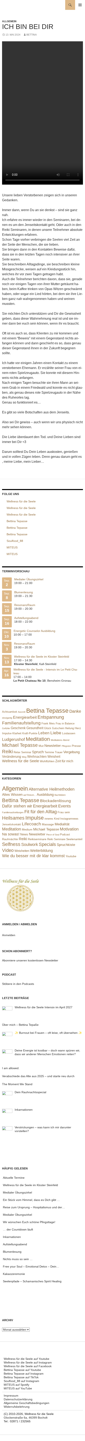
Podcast (65, 834)
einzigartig (7, 718)
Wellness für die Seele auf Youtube (26, 1358)
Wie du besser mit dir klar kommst (33, 855)
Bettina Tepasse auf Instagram (24, 1373)
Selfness (11, 844)
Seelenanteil (74, 839)
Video (8, 850)
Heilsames (13, 818)
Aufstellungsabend (26, 618)
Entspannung (51, 717)
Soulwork (29, 844)
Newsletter (52, 746)
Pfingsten (66, 746)
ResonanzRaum (24, 605)
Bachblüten (60, 795)
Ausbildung (45, 795)
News (24, 834)
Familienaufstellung (21, 722)
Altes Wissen (12, 794)
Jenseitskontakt (11, 824)
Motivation (69, 829)
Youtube (71, 856)
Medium (27, 829)
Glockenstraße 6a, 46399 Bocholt (25, 1417)
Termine (49, 752)
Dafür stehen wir (17, 806)
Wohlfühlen (47, 761)
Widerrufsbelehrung (17, 1406)
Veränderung (11, 756)
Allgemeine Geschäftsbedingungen (26, 1403)
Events (64, 806)
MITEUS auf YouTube (18, 1388)
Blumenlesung (23, 592)
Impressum (11, 1395)
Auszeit (21, 712)
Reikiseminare (37, 839)
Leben (44, 733)
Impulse (7, 733)
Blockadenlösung (55, 801)
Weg (24, 757)
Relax (17, 752)
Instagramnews (69, 818)
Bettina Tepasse (47, 710)
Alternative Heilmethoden (51, 789)
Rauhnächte (10, 839)
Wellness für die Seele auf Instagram (28, 1362)
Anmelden (8, 935)
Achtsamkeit (9, 711)
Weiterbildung (41, 851)
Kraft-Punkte (29, 733)
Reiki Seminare (56, 839)
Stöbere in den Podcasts (18, 983)
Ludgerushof (13, 739)
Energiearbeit (25, 717)
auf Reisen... (29, 795)
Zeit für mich (64, 761)
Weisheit (53, 756)
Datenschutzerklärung (18, 1399)
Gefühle (6, 728)
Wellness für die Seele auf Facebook (28, 1366)
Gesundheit (34, 728)
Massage (48, 824)
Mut (41, 745)
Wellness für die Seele (20, 761)
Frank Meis (48, 723)
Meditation (38, 739)
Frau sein (64, 812)
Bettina (31, 34)
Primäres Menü (80, 5)
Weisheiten (21, 850)
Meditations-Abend (60, 740)
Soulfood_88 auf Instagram (21, 1381)
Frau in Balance (65, 723)
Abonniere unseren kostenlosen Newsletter (30, 960)
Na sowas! (10, 834)
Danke (75, 711)
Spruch (38, 752)
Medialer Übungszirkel (28, 579)
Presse (76, 745)
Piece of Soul (52, 834)
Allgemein (9, 21)
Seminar (26, 752)
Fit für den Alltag (40, 811)
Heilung (69, 728)
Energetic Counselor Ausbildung (34, 631)
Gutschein (58, 728)
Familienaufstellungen (13, 812)
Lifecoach (31, 823)
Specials (47, 844)
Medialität (62, 824)
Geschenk (18, 728)
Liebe (55, 732)
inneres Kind (52, 818)
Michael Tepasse (20, 745)
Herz (78, 728)
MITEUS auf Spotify (16, 1384)
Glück (47, 728)
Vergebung (71, 752)
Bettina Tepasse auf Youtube (22, 1370)
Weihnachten (37, 756)
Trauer (59, 752)
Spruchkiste (66, 845)
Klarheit (16, 733)
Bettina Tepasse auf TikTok (21, 1377)
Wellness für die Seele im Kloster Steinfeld (41, 656)
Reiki (7, 751)
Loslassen (68, 733)
